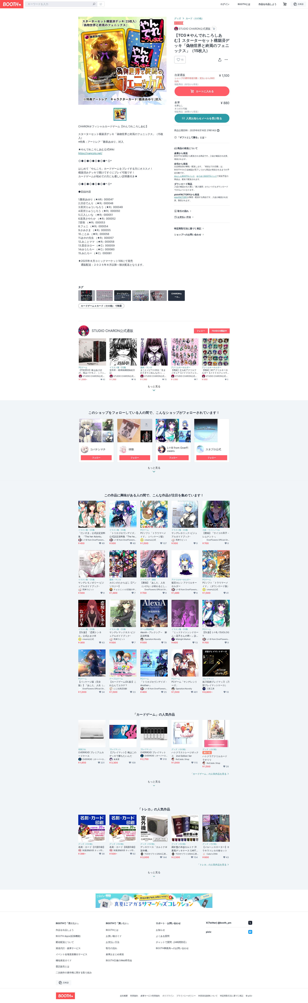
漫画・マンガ (146, 367)
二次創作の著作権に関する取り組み (74, 972)
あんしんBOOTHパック (184, 176)
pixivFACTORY (180, 197)
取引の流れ (183, 211)
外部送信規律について (208, 996)
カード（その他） (195, 18)
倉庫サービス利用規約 (150, 996)
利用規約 (134, 996)
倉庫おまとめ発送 (115, 954)
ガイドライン (168, 996)
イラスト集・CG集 (118, 367)
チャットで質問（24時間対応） (172, 942)
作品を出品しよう (268, 4)
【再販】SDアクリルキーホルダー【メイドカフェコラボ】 (215, 371)
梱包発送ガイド (64, 960)
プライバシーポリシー (186, 996)
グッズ (177, 18)
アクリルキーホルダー (180, 367)
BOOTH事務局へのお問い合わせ (172, 948)
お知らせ (160, 930)
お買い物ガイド (114, 936)
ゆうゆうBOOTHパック (207, 176)
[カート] (214, 29)
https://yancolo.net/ (90, 153)
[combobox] (61, 4)
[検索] (94, 4)
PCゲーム (83, 367)
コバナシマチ (98, 449)
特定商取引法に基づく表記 (187, 228)
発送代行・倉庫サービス (68, 948)
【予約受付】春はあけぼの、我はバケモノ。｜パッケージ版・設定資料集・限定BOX (91, 371)
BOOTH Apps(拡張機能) (68, 936)
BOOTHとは (244, 4)
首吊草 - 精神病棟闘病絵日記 (122, 371)
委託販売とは (62, 966)
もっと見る (154, 467)
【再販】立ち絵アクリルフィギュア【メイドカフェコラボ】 (183, 371)
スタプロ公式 (213, 449)
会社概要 (124, 996)
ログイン (224, 4)
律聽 (131, 449)
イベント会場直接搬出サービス (71, 954)
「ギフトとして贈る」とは (190, 137)
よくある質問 (162, 936)
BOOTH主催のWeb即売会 (119, 960)
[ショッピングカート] (285, 4)
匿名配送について (65, 942)
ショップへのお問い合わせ (187, 234)
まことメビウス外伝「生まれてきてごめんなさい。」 (153, 371)
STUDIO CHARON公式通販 (112, 331)
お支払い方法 (184, 217)
